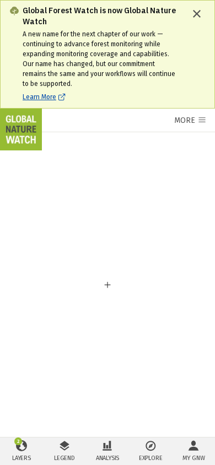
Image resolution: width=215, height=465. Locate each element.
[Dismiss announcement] (197, 14)
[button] (107, 284)
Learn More (39, 97)
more (184, 120)
